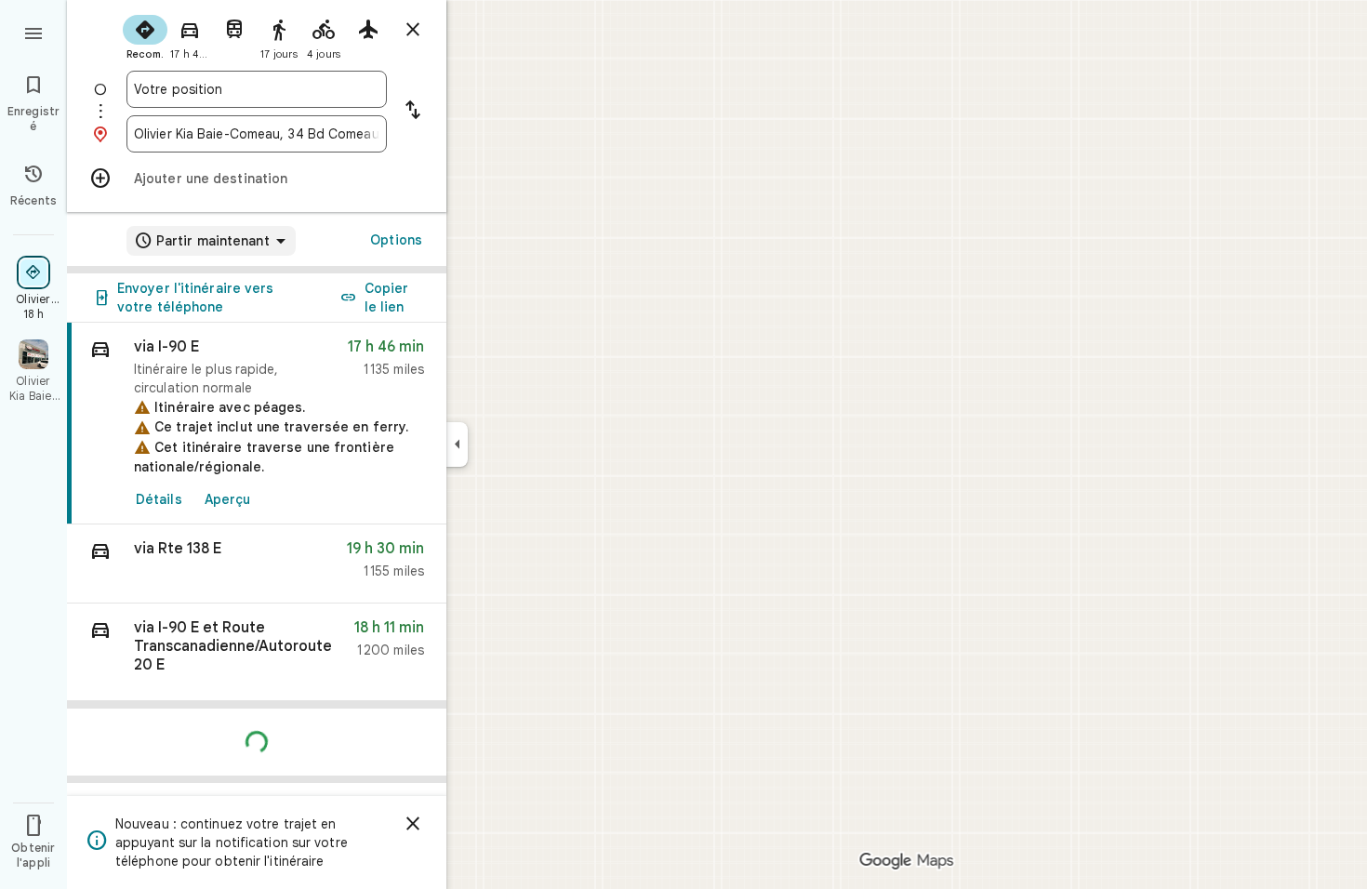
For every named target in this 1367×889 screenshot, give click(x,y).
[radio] (145, 35)
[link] (256, 423)
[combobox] (256, 89)
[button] (256, 564)
